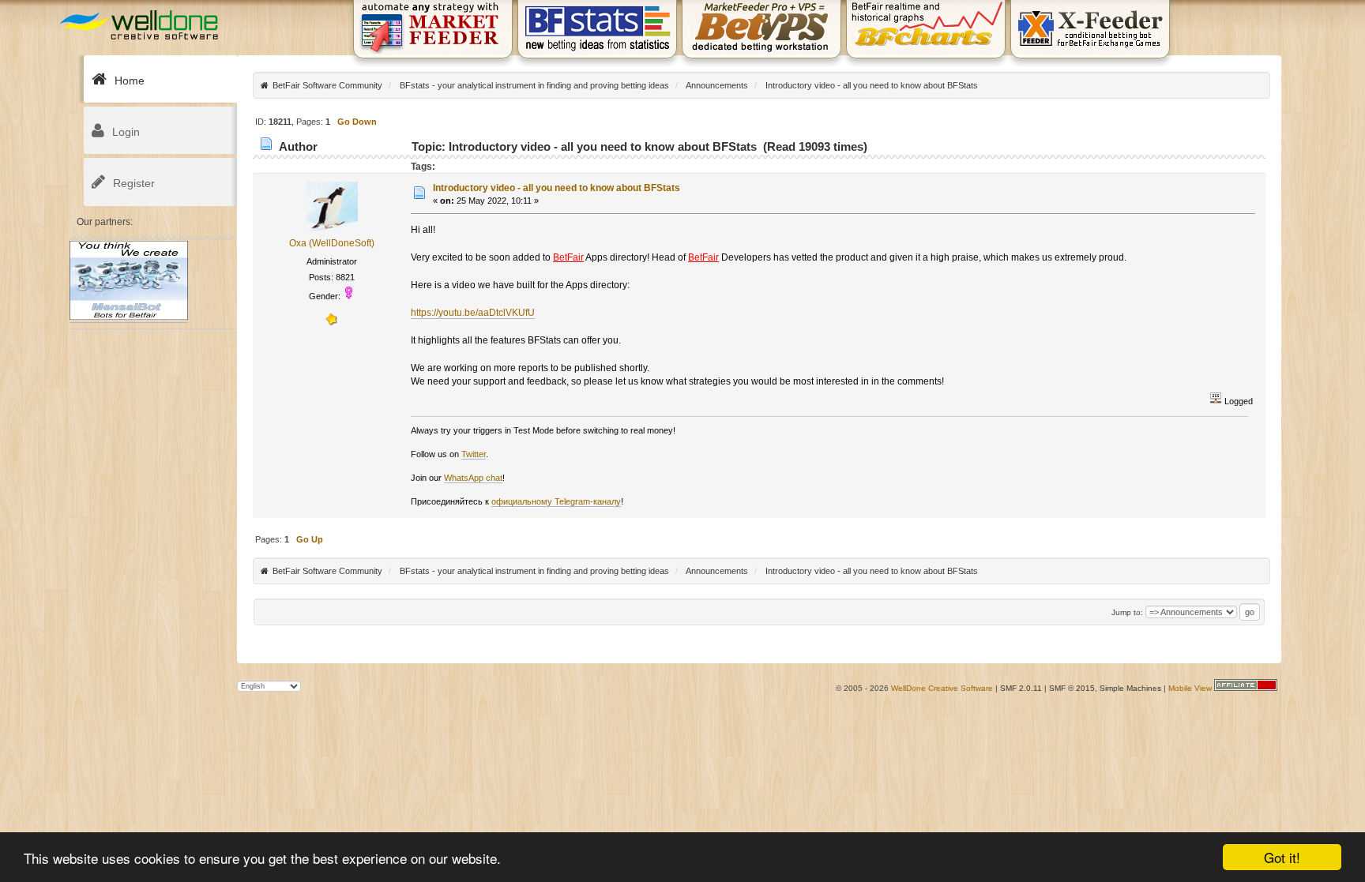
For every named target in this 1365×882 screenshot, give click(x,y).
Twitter (473, 454)
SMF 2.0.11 (1021, 688)
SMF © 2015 (1072, 688)
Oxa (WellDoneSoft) (331, 243)
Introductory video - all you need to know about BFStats (556, 187)
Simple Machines (1130, 688)
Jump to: (1127, 612)
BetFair (568, 257)
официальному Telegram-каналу (556, 501)
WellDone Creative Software (942, 688)
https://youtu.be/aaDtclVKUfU (473, 312)
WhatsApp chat (473, 477)
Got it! (1282, 857)
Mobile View (1190, 688)
